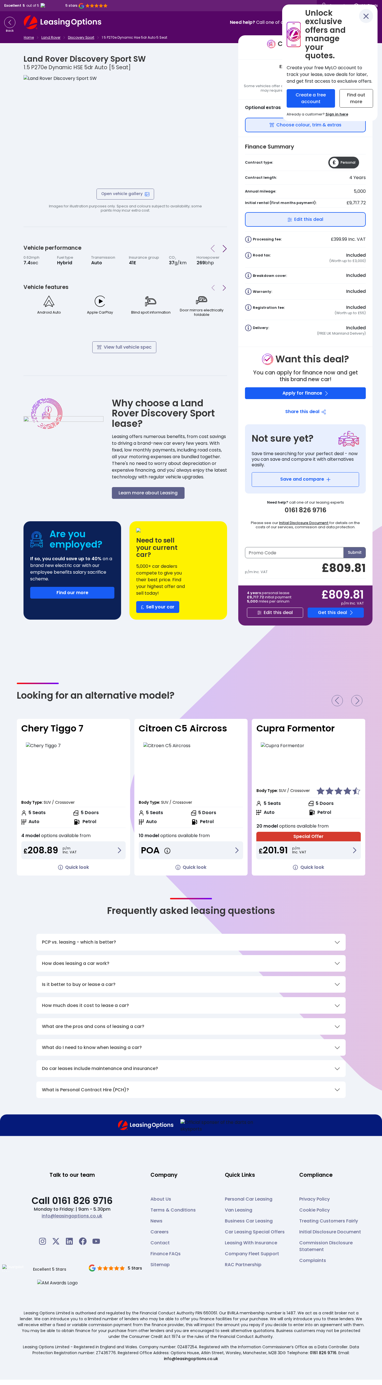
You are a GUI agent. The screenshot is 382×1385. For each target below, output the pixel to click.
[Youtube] (96, 1241)
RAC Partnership (243, 1264)
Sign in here (337, 114)
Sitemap (160, 1264)
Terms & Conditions (173, 1210)
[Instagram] (42, 1241)
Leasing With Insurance (251, 1243)
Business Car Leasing (249, 1221)
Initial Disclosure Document (304, 522)
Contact (160, 1243)
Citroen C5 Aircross (65, 728)
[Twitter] (56, 1241)
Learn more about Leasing (148, 493)
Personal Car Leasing (248, 1199)
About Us (160, 1199)
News (156, 1221)
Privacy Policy (314, 1199)
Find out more (356, 98)
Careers (159, 1232)
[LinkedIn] (69, 1241)
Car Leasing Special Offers (255, 1232)
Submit (355, 552)
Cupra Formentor (178, 728)
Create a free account (311, 98)
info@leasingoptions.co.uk (72, 1216)
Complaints (312, 1260)
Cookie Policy (314, 1210)
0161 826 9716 (323, 1353)
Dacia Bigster (287, 728)
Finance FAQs (165, 1253)
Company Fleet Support (252, 1253)
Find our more (72, 592)
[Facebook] (83, 1241)
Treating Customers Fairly (328, 1221)
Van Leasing (238, 1210)
